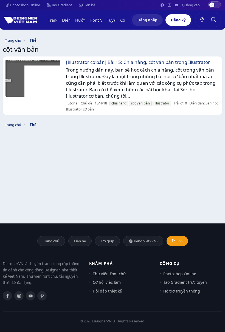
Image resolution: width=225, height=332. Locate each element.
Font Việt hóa (103, 20)
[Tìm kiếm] (214, 20)
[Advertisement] (112, 168)
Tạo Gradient (61, 4)
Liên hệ (89, 4)
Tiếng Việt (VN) (145, 241)
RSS (179, 240)
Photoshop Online (24, 4)
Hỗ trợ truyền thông (181, 291)
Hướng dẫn (86, 20)
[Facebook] (7, 295)
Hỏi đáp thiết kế (107, 291)
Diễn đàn (70, 20)
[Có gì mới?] (202, 20)
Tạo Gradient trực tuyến (185, 282)
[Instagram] (19, 295)
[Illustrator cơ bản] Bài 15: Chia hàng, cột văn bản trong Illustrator (138, 62)
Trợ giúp (107, 241)
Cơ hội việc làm (107, 282)
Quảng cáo (191, 4)
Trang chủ (57, 20)
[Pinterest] (42, 295)
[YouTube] (30, 295)
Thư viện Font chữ (109, 273)
